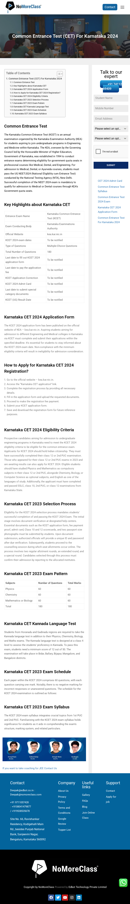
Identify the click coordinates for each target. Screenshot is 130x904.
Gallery (86, 794)
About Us (63, 790)
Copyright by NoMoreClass (39, 887)
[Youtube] (65, 898)
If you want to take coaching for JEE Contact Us (30, 768)
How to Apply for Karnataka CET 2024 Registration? (37, 93)
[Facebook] (51, 898)
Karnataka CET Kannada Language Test (31, 107)
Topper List (64, 829)
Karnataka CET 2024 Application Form (31, 89)
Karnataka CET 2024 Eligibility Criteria (31, 96)
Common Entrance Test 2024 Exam (111, 199)
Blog (84, 806)
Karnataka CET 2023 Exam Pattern (29, 103)
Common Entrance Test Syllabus (111, 189)
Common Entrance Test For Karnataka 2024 (111, 220)
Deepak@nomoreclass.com (25, 794)
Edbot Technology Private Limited (87, 887)
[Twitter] (58, 898)
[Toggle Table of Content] (58, 74)
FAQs (85, 800)
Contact (110, 7)
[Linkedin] (79, 898)
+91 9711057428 (19, 802)
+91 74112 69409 (112, 86)
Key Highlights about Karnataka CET (30, 86)
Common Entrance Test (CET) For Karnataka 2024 (35, 78)
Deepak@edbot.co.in (22, 790)
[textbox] (108, 129)
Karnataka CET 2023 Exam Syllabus (31, 113)
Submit (111, 165)
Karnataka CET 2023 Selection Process (31, 100)
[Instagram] (72, 898)
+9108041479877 (21, 806)
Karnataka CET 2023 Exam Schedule (30, 110)
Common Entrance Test (24, 82)
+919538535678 (21, 811)
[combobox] (111, 129)
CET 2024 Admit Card (110, 180)
